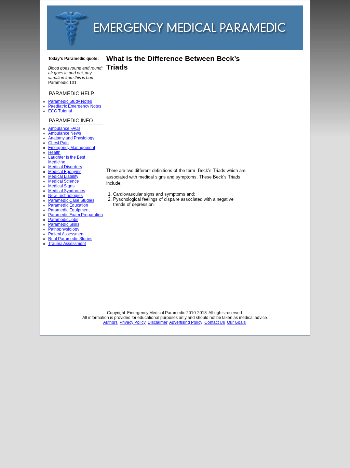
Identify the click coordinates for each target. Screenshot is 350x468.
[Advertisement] (163, 120)
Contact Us (214, 322)
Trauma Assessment (67, 243)
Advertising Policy (185, 322)
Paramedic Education (68, 205)
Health (54, 152)
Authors (110, 322)
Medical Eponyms (64, 171)
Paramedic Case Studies (71, 200)
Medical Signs (61, 186)
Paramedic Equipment (69, 210)
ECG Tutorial (60, 111)
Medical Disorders (65, 166)
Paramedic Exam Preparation (75, 214)
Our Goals (236, 322)
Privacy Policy (133, 322)
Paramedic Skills (63, 224)
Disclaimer (157, 322)
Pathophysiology (63, 229)
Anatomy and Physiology (71, 138)
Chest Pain (58, 142)
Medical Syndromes (66, 190)
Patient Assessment (66, 234)
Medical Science (63, 181)
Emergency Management (71, 147)
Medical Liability (63, 176)
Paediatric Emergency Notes (74, 106)
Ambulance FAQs (64, 128)
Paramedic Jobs (63, 219)
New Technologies (65, 195)
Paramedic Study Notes (70, 101)
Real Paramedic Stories (70, 238)
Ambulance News (64, 133)
